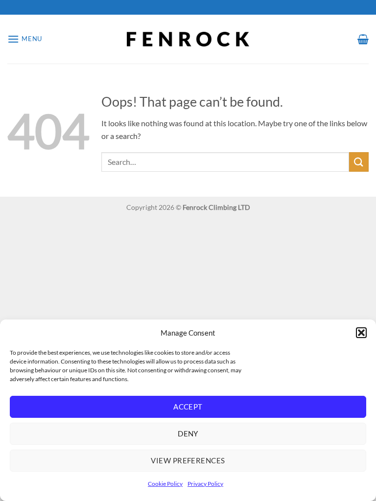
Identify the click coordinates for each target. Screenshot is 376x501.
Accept (188, 406)
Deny (188, 433)
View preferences (188, 460)
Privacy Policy (205, 483)
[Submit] (359, 161)
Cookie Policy (165, 483)
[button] (361, 333)
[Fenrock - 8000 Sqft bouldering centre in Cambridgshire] (188, 39)
